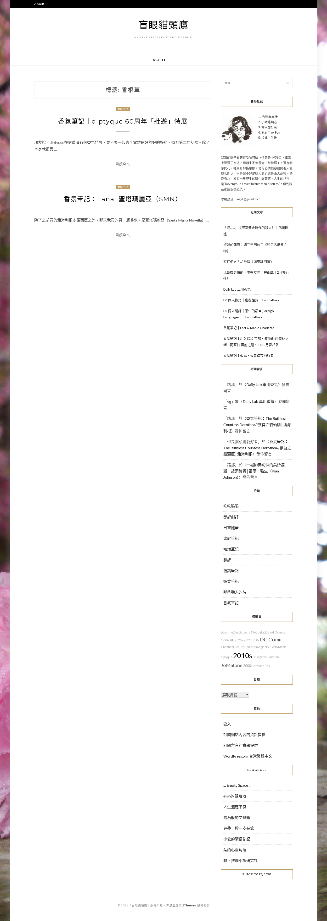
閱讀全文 (122, 164)
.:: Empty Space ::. (237, 785)
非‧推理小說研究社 (240, 860)
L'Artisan (273, 657)
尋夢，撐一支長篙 (238, 828)
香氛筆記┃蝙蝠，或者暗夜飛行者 (248, 355)
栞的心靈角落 (234, 849)
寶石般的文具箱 (236, 817)
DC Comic (271, 639)
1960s (255, 632)
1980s (255, 640)
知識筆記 (231, 549)
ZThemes (189, 905)
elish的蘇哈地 (234, 796)
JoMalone (231, 665)
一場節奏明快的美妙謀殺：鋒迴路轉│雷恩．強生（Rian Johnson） (254, 470)
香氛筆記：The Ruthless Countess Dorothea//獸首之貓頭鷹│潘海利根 (257, 424)
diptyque (226, 657)
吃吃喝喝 (231, 506)
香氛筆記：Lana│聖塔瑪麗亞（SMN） (123, 199)
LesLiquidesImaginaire (255, 647)
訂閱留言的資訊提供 (240, 745)
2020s (239, 640)
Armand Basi (262, 666)
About (39, 4)
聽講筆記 (231, 570)
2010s (242, 655)
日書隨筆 (231, 527)
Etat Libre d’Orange (272, 632)
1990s (225, 640)
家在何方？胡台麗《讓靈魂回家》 (248, 262)
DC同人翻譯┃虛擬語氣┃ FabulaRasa (251, 300)
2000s (248, 666)
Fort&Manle (279, 647)
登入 (227, 723)
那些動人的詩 (234, 592)
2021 (247, 640)
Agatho (262, 657)
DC (254, 657)
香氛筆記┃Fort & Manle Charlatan (249, 328)
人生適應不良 (234, 806)
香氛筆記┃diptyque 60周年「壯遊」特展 (123, 121)
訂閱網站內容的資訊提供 (244, 734)
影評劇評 (231, 517)
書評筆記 (231, 538)
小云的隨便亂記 (236, 839)
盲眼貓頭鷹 (164, 25)
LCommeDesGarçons (235, 632)
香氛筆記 (123, 109)
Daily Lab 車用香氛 (237, 289)
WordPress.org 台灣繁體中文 (247, 756)
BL (232, 640)
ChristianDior (230, 647)
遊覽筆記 (231, 581)
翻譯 (227, 560)
